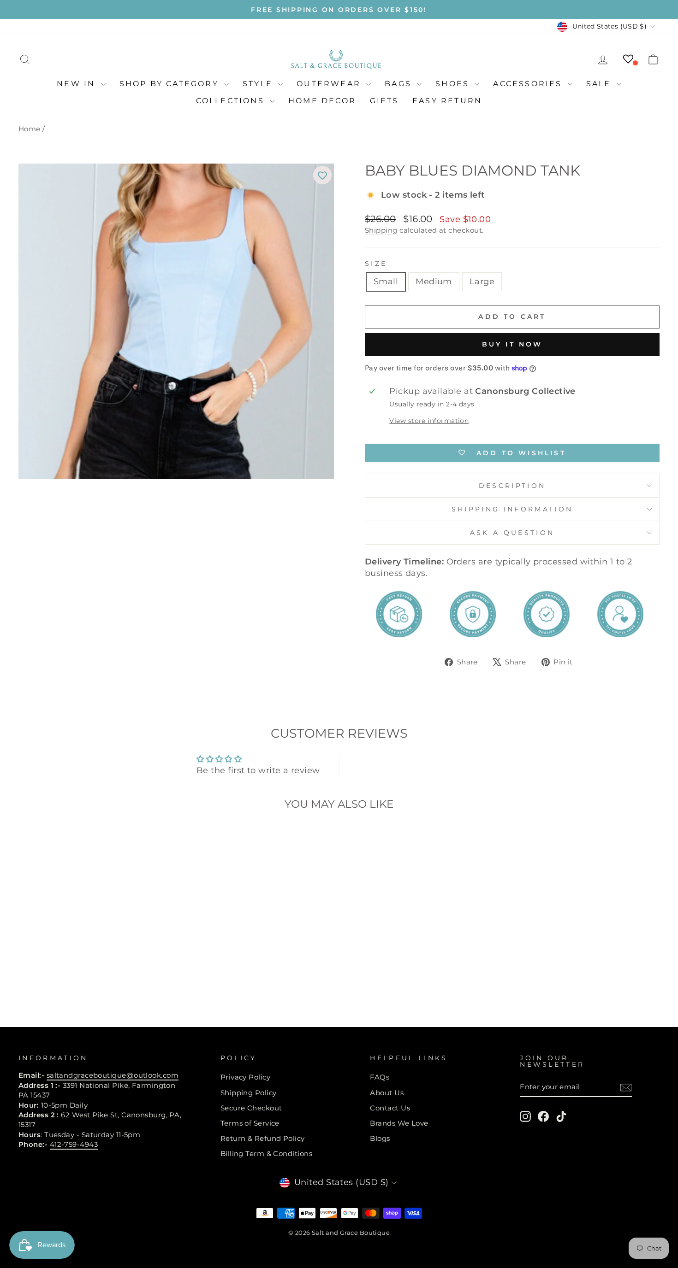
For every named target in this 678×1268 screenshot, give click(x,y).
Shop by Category (170, 83)
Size (376, 263)
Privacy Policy (245, 1077)
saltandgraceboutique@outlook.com (112, 1075)
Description (512, 485)
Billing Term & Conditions (266, 1153)
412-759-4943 (74, 1144)
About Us (387, 1092)
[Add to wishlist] (322, 175)
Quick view (95, 973)
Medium (434, 281)
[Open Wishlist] (628, 59)
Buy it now (512, 344)
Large (482, 281)
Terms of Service (250, 1123)
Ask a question (512, 532)
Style (259, 83)
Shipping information (512, 509)
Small (386, 281)
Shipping (381, 230)
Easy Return (447, 100)
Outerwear (330, 83)
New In (77, 83)
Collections (232, 100)
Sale (600, 83)
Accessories (529, 83)
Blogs (380, 1138)
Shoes (453, 83)
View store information (429, 421)
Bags (400, 83)
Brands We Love (399, 1123)
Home (29, 128)
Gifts (384, 100)
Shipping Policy (248, 1092)
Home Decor (322, 100)
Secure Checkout (251, 1108)
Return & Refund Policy (262, 1138)
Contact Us (390, 1108)
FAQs (379, 1077)
